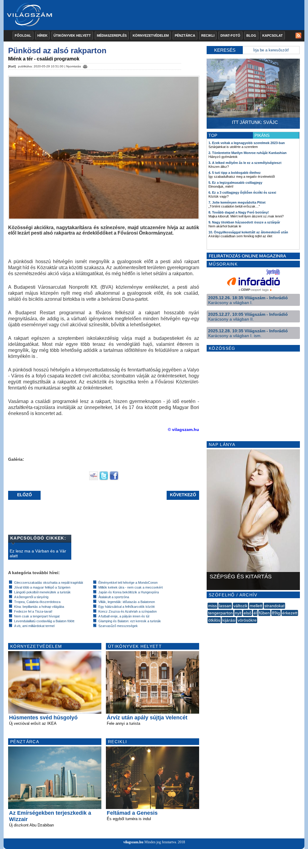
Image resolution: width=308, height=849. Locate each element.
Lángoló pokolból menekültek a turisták (42, 592)
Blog (251, 35)
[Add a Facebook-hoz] (114, 478)
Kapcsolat (272, 35)
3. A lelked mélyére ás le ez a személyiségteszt (245, 163)
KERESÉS (225, 50)
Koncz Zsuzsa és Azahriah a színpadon (127, 611)
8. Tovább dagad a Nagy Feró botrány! (238, 212)
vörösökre (247, 620)
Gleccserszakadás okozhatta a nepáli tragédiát (48, 582)
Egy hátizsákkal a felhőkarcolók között (126, 606)
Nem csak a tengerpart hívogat (37, 616)
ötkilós (214, 620)
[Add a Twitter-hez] (103, 478)
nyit (238, 613)
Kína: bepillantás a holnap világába (39, 606)
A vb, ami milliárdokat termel (34, 626)
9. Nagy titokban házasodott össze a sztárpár (244, 222)
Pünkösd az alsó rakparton (57, 50)
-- (208, 626)
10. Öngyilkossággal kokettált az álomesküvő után (248, 232)
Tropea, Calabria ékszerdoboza (37, 602)
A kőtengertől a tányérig (31, 597)
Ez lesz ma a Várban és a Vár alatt (38, 553)
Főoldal (23, 35)
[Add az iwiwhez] (93, 478)
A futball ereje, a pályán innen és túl (123, 616)
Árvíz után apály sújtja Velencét (147, 718)
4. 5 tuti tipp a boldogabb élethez (234, 172)
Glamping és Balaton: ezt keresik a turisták (129, 621)
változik (240, 605)
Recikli (207, 35)
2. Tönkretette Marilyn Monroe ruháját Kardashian (247, 153)
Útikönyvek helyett (72, 35)
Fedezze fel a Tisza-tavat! (33, 611)
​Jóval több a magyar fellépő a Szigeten (42, 587)
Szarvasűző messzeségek (118, 626)
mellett (256, 605)
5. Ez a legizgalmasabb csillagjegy (235, 182)
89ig (276, 613)
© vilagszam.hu (183, 429)
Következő (183, 494)
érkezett (289, 613)
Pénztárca (185, 35)
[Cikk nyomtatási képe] (85, 65)
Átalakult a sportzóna (113, 597)
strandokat (274, 605)
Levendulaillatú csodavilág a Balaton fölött (44, 621)
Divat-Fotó (230, 35)
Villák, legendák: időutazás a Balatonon (126, 602)
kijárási (229, 620)
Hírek (42, 35)
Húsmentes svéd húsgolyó (43, 718)
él (255, 613)
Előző (24, 494)
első (247, 613)
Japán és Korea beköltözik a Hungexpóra (128, 592)
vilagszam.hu (133, 842)
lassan (225, 605)
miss (212, 605)
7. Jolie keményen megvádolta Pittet (237, 202)
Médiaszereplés (112, 35)
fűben (264, 613)
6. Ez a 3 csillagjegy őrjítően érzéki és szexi (242, 192)
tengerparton (220, 613)
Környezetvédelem (151, 35)
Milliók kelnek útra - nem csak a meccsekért (130, 587)
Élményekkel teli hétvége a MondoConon (128, 582)
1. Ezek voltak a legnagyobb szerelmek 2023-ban (246, 143)
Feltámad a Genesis (132, 813)
